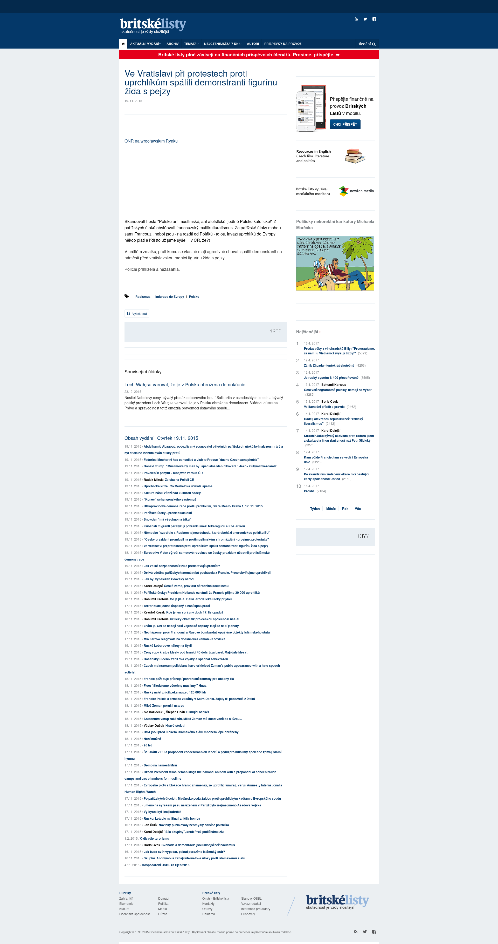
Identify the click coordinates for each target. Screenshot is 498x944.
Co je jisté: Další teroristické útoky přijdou (201, 599)
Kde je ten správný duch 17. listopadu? (194, 612)
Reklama (208, 914)
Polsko (194, 296)
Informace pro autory (255, 908)
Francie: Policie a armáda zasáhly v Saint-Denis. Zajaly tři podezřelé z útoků (199, 698)
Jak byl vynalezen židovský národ (168, 579)
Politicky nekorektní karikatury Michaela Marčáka (335, 224)
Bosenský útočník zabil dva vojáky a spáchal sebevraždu (186, 659)
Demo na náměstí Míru (160, 765)
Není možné (152, 738)
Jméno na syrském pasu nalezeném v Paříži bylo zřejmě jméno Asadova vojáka (202, 805)
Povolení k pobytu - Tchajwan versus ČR (173, 472)
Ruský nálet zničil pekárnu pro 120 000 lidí (175, 692)
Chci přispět (345, 124)
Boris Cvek (152, 844)
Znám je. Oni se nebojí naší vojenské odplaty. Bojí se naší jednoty (191, 625)
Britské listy (158, 26)
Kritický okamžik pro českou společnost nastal (204, 619)
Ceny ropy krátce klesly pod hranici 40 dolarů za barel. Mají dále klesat (195, 652)
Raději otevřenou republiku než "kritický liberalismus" (333, 421)
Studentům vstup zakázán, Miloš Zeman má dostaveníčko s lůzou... (193, 718)
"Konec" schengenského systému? (170, 499)
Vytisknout (139, 313)
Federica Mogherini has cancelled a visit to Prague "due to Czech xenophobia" (201, 459)
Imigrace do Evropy (169, 296)
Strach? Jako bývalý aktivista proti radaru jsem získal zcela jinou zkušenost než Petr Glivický (339, 440)
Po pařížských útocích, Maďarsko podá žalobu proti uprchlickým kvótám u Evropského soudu (212, 798)
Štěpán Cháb (175, 712)
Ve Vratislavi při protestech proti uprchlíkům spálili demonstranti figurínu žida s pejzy (206, 545)
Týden (315, 508)
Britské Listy (337, 902)
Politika (163, 903)
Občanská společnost (134, 914)
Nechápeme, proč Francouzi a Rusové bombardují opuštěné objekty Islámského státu (207, 632)
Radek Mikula (154, 479)
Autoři (253, 43)
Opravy (207, 908)
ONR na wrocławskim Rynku (151, 141)
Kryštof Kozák (154, 612)
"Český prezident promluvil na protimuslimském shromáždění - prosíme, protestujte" (206, 539)
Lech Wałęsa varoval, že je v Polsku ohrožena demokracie (185, 384)
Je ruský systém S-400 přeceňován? (337, 377)
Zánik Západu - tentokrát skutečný (335, 365)
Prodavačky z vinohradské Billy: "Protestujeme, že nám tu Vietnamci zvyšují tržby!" (339, 350)
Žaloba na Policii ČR (179, 479)
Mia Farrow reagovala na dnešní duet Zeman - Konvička (184, 639)
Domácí (163, 898)
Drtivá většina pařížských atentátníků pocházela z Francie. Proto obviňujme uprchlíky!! (207, 572)
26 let (148, 745)
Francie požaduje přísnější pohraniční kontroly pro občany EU (189, 678)
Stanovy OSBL (251, 898)
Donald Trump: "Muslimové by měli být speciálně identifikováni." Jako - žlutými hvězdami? (210, 466)
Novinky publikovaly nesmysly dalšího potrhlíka (194, 824)
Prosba (315, 491)
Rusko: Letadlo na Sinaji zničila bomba (172, 818)
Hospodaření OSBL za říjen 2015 (166, 864)
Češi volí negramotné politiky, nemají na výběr (338, 391)
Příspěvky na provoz (282, 43)
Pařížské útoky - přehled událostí (168, 512)
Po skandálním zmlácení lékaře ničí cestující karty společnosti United (336, 476)
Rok (345, 508)
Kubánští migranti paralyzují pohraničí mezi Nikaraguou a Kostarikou (194, 526)
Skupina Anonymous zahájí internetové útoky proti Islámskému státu (194, 858)
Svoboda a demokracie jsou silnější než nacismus (198, 844)
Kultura (124, 908)
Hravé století (174, 725)
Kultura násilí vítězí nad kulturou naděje (173, 492)
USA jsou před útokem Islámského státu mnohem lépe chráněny (191, 732)
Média (162, 908)
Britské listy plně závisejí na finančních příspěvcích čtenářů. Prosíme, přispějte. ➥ (249, 54)
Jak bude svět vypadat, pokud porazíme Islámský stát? (184, 851)
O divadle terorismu (154, 838)
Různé (163, 914)
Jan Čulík (150, 824)
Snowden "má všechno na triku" (167, 519)
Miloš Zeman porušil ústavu (164, 705)
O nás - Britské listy (215, 898)
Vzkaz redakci (251, 903)
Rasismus (142, 296)
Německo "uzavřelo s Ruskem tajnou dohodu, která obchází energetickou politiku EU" (207, 532)
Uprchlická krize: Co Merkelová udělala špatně (178, 486)
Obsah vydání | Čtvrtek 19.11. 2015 (161, 437)
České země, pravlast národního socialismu (196, 585)
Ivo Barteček (153, 712)
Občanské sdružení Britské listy (169, 932)
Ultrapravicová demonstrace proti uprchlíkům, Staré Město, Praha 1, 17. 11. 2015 (203, 506)
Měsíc (331, 508)
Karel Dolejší (153, 585)
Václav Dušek (154, 725)
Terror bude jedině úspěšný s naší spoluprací (177, 605)
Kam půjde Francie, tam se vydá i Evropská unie (336, 459)
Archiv (173, 43)
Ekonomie (126, 903)
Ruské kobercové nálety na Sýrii (168, 645)
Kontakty (208, 903)
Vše (358, 508)
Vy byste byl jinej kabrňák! (163, 811)
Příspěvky (248, 914)
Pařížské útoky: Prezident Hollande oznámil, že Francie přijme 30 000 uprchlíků (202, 592)
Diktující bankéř (197, 712)
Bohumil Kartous (156, 599)
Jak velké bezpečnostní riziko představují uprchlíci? (182, 565)
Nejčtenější (307, 332)
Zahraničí (126, 898)
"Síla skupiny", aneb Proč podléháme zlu (194, 831)
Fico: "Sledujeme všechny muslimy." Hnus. (175, 685)
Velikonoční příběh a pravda (330, 406)
